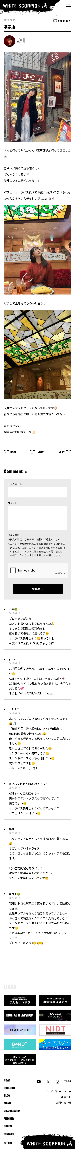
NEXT (62, 452)
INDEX (40, 452)
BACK (13, 452)
